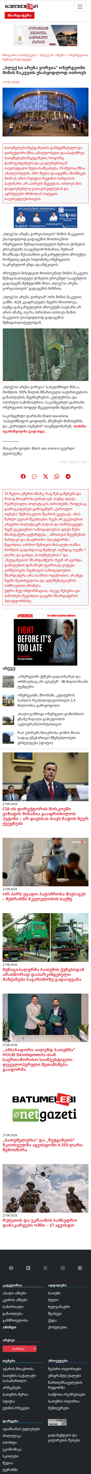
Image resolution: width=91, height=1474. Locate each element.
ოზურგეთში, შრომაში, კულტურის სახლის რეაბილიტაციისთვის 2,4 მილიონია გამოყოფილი (46, 700)
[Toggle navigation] (80, 6)
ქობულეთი (57, 1327)
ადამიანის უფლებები (21, 1429)
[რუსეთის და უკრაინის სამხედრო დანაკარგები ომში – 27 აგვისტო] (45, 1188)
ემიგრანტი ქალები (64, 1375)
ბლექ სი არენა (52, 55)
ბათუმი (54, 1293)
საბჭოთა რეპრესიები (66, 1394)
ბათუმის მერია (15, 1394)
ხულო (53, 1300)
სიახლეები (27, 55)
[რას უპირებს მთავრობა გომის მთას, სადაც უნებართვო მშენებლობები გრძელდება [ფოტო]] (8, 737)
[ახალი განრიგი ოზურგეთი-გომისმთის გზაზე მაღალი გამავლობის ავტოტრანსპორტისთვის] (8, 718)
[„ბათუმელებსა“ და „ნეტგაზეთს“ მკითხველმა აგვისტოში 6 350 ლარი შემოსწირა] (45, 1107)
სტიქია (9, 1401)
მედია (8, 1463)
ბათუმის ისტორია (64, 1401)
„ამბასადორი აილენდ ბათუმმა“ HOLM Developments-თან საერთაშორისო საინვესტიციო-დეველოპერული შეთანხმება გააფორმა (39, 1059)
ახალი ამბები (14, 1293)
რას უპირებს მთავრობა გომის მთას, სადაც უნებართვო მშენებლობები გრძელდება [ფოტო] (49, 737)
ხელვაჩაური (59, 1306)
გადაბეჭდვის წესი (74, 462)
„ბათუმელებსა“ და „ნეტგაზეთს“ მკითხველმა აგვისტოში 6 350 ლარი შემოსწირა (43, 1145)
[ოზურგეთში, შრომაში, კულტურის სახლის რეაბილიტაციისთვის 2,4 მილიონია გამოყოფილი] (8, 700)
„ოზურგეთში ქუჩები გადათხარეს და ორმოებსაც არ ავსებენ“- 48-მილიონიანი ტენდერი (53, 681)
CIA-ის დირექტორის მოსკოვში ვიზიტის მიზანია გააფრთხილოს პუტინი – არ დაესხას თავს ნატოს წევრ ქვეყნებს (45, 816)
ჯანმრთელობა (15, 1320)
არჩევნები (12, 1387)
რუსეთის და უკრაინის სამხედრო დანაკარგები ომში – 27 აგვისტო (40, 1222)
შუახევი (55, 1313)
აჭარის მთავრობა (18, 1369)
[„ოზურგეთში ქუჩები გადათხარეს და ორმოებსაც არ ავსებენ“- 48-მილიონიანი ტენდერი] (8, 681)
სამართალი (13, 1306)
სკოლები (11, 1456)
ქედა (52, 1320)
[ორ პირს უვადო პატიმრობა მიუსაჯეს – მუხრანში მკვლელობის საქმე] (45, 861)
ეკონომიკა (12, 1449)
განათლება (13, 1313)
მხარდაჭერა (20, 15)
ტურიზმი (10, 1469)
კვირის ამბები (15, 1300)
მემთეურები (58, 1408)
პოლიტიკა (12, 1435)
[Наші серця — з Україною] (21, 6)
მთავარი (10, 55)
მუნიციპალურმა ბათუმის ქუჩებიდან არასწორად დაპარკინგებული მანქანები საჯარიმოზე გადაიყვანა (43, 974)
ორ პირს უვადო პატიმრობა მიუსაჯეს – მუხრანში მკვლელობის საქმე (44, 896)
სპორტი (10, 1442)
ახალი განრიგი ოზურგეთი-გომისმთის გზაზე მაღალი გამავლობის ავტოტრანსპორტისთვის (51, 719)
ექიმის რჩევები (16, 1408)
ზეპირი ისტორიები (64, 1369)
